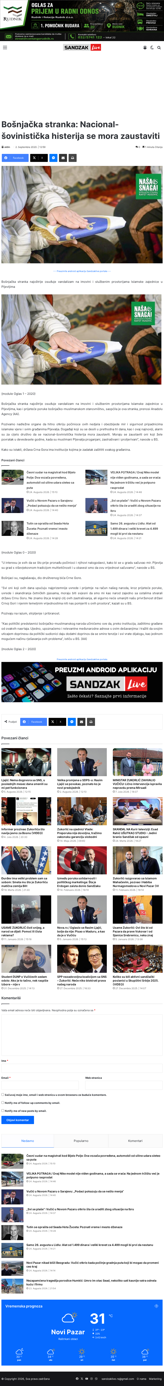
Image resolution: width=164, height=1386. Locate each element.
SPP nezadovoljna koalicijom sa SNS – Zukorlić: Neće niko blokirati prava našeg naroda (82, 980)
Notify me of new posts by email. (26, 1110)
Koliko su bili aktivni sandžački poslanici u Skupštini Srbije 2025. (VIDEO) (136, 980)
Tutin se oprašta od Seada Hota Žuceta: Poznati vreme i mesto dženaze (48, 528)
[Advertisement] (82, 85)
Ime (4, 1060)
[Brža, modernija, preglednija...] (82, 682)
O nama (141, 1378)
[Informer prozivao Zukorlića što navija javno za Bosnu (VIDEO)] (26, 811)
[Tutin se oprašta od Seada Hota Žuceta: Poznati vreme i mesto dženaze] (13, 528)
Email (6, 1077)
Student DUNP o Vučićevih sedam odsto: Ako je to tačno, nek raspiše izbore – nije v (24, 980)
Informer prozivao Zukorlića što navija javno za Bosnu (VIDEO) (23, 831)
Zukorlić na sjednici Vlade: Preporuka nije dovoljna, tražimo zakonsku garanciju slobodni (79, 832)
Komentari (135, 1141)
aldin (7, 146)
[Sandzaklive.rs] (82, 47)
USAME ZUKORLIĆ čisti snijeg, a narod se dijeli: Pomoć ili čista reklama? (22, 931)
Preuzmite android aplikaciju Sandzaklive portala (82, 659)
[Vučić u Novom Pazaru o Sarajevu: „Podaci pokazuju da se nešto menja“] (13, 505)
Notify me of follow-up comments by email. (32, 1102)
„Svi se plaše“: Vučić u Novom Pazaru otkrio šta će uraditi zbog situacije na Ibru (135, 505)
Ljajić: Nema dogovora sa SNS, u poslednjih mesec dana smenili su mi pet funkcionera (24, 783)
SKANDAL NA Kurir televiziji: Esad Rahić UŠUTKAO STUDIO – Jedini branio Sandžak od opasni (135, 832)
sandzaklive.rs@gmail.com (118, 1378)
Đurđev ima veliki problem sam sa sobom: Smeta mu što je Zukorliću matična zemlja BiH (24, 882)
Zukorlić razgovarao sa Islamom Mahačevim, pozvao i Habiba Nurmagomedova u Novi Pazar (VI (136, 882)
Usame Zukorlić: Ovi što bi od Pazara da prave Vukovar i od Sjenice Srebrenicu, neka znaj (133, 931)
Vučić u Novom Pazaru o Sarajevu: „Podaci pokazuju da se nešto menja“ (75, 1191)
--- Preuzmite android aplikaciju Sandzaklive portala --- (82, 271)
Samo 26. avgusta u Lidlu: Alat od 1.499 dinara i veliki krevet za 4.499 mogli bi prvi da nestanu (134, 528)
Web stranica (93, 1077)
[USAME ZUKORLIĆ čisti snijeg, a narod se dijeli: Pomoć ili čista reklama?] (26, 909)
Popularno (81, 1141)
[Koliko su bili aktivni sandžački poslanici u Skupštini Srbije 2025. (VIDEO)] (138, 959)
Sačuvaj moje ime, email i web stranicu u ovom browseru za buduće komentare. (56, 1094)
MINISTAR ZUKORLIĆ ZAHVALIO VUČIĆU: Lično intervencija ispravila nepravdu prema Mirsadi (137, 783)
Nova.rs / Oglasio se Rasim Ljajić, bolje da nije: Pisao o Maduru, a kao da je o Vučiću (81, 931)
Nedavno (27, 1141)
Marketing (155, 1378)
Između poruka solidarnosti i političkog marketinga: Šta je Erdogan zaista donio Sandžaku (79, 882)
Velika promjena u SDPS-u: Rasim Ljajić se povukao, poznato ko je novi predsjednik (80, 783)
